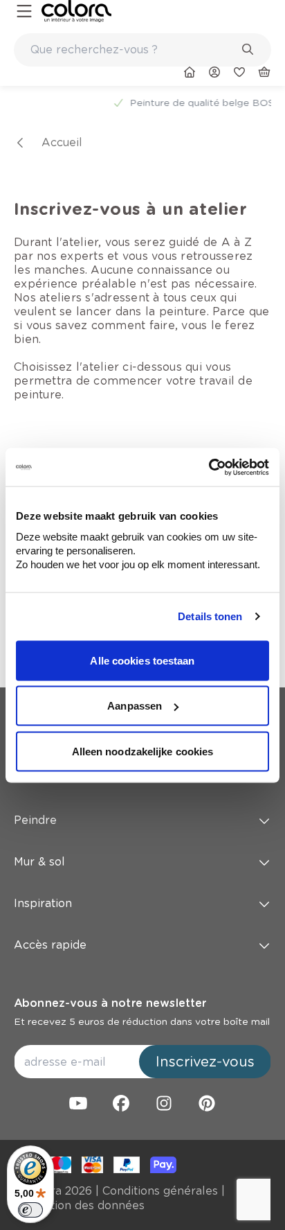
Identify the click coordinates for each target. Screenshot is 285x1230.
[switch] (30, 1210)
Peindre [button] (35, 820)
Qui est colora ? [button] (56, 778)
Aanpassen (134, 706)
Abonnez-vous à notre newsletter (110, 1003)
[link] (76, 11)
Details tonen (210, 616)
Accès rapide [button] (50, 944)
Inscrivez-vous (205, 1061)
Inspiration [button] (43, 903)
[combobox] (142, 50)
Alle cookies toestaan (142, 660)
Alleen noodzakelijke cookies (143, 751)
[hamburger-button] (24, 11)
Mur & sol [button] (39, 861)
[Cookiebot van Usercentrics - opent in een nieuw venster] (208, 467)
